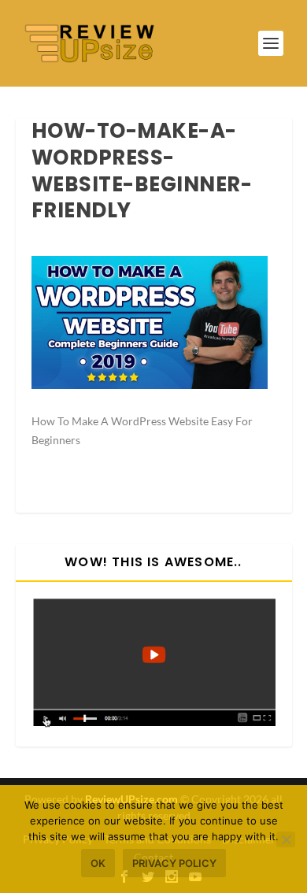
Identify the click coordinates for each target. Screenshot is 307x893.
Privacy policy (174, 863)
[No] (285, 839)
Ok (98, 863)
